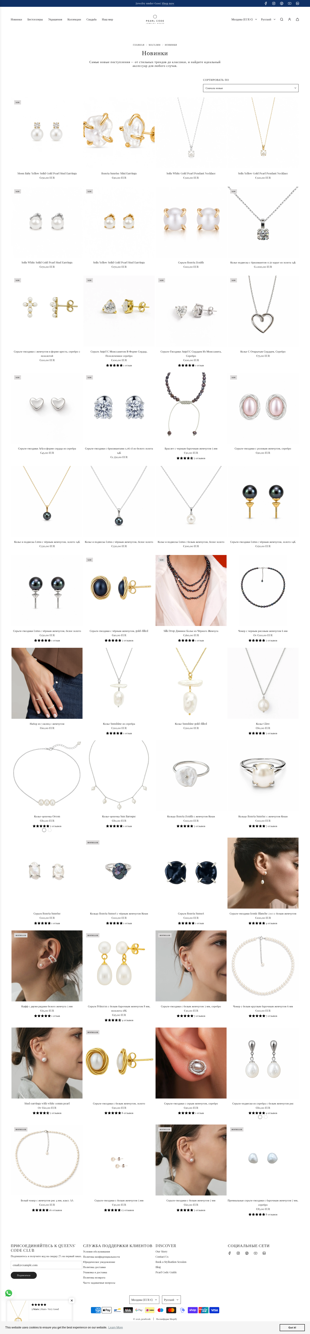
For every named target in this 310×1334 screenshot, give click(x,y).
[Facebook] (266, 3)
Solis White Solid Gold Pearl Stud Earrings (47, 262)
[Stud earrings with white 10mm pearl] (47, 1062)
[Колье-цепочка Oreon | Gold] (49, 830)
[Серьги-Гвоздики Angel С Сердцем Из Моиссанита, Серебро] (191, 310)
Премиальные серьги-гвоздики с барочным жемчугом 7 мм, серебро (263, 1202)
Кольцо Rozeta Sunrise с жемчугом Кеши (263, 816)
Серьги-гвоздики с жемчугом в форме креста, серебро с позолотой (47, 354)
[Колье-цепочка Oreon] (47, 775)
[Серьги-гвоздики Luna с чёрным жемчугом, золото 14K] (263, 501)
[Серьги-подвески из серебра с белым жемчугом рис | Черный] (265, 1117)
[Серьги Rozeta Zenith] (191, 222)
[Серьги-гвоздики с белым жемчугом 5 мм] (118, 1160)
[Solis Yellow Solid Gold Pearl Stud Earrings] (118, 222)
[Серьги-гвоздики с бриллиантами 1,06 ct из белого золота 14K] (118, 408)
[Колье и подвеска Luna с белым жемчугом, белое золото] (191, 501)
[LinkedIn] (297, 3)
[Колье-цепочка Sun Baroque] (118, 775)
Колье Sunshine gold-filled (191, 723)
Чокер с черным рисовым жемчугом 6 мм (263, 631)
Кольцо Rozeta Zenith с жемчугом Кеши (191, 816)
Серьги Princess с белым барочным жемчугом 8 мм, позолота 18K (119, 1008)
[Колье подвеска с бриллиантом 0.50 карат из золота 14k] (263, 222)
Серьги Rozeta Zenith (191, 262)
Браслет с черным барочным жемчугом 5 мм (191, 448)
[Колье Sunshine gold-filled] (191, 683)
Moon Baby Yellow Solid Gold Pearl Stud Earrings (47, 173)
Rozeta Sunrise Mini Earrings (119, 173)
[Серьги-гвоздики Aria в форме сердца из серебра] (47, 408)
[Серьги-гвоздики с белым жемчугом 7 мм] (191, 1160)
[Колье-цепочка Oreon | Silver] (44, 830)
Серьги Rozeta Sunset (191, 913)
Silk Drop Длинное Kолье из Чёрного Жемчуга (191, 631)
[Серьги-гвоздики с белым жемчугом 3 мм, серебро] (191, 965)
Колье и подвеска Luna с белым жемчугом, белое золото (191, 542)
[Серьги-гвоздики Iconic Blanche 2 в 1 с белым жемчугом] (263, 873)
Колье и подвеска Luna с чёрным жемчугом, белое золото (119, 542)
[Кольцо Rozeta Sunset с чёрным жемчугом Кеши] (118, 873)
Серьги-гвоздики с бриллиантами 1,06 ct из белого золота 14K (119, 450)
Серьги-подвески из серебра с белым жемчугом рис (263, 1103)
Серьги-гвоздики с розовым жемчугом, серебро (263, 448)
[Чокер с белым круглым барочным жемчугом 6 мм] (263, 965)
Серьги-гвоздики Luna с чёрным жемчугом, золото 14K (263, 542)
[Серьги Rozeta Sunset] (191, 873)
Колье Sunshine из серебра (119, 723)
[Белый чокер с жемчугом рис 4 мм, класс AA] (47, 1160)
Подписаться (23, 1275)
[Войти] (289, 19)
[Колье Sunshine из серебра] (118, 683)
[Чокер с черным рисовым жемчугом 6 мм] (263, 590)
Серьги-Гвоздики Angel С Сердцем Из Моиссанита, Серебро (191, 354)
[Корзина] (297, 19)
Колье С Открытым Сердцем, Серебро (263, 351)
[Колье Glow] (263, 683)
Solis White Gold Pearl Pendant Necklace (191, 173)
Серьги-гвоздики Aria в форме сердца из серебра (47, 448)
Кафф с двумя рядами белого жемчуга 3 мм (47, 1006)
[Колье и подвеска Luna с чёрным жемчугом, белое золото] (118, 501)
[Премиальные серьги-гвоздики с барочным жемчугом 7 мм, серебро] (263, 1160)
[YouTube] (289, 3)
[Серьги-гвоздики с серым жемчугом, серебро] (191, 1062)
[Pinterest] (282, 3)
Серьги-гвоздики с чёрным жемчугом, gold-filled (119, 631)
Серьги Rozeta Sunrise (47, 913)
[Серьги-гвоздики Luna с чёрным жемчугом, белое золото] (47, 590)
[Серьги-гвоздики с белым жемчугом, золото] (118, 1062)
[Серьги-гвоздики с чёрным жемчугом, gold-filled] (118, 590)
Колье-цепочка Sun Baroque (119, 816)
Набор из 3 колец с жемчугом (47, 723)
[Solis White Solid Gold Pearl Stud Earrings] (47, 222)
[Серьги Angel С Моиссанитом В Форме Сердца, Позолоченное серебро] (118, 310)
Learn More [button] (115, 1327)
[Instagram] (274, 3)
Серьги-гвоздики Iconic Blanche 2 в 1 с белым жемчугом (263, 913)
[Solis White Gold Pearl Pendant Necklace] (191, 132)
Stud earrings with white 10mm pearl (47, 1103)
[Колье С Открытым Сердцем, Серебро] (263, 310)
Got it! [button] (292, 1327)
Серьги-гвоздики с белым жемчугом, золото (119, 1103)
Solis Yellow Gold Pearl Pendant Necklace (263, 173)
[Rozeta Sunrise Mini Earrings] (118, 132)
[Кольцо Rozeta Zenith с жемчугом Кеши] (191, 775)
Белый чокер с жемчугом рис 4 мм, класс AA (47, 1200)
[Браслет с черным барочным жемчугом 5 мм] (191, 408)
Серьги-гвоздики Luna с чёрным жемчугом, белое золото (47, 631)
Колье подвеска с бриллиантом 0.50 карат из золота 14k (263, 262)
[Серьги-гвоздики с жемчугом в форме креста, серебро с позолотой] (47, 310)
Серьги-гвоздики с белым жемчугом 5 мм (119, 1200)
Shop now (168, 3)
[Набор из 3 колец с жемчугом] (47, 683)
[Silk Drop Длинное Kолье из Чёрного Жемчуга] (191, 590)
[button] (114, 365)
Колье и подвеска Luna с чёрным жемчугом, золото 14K (47, 542)
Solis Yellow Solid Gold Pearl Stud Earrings (119, 262)
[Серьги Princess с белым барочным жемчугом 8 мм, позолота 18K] (118, 965)
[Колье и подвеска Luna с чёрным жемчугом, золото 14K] (47, 501)
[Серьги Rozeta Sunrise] (47, 873)
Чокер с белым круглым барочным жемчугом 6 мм (263, 1006)
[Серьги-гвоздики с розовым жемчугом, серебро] (263, 408)
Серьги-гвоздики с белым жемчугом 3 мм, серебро (191, 1006)
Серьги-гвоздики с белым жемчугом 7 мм (190, 1200)
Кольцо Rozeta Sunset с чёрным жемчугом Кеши (119, 913)
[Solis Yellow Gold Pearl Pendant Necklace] (263, 132)
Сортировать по (216, 79)
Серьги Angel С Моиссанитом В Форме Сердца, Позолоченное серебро (119, 354)
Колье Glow (263, 723)
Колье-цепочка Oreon (47, 816)
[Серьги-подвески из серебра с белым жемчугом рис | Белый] (260, 1117)
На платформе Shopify (166, 1319)
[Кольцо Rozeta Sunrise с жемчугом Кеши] (263, 775)
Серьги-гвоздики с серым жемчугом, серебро (191, 1103)
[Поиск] (282, 19)
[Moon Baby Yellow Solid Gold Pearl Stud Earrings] (47, 132)
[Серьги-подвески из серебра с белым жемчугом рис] (263, 1062)
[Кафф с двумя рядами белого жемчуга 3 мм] (47, 965)
